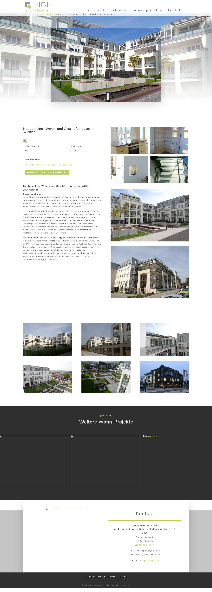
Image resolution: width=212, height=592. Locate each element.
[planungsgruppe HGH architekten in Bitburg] (67, 508)
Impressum (112, 577)
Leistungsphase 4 (42, 165)
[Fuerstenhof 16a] (169, 182)
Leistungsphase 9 (70, 165)
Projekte (154, 10)
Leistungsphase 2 (31, 165)
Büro (136, 10)
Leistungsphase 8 (64, 165)
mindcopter (125, 585)
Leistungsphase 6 (53, 165)
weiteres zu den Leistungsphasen (46, 172)
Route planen (146, 544)
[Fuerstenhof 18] (169, 154)
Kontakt (175, 10)
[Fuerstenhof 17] (129, 182)
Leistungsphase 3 (37, 165)
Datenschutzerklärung (95, 577)
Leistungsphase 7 (59, 165)
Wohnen (51, 14)
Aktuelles (119, 10)
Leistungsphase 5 (48, 165)
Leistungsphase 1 (26, 165)
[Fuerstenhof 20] (129, 154)
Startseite (97, 10)
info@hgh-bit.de (149, 560)
